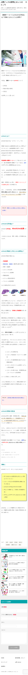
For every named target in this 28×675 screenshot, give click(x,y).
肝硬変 (11, 264)
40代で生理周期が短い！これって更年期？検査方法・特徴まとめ (16, 591)
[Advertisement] (14, 34)
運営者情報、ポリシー (20, 657)
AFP (25, 162)
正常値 (16, 542)
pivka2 (11, 542)
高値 (20, 544)
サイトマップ (4, 662)
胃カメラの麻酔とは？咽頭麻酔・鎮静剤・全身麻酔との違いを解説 (16, 584)
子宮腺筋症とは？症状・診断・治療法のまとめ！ (17, 556)
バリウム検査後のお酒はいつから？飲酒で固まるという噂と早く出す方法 (17, 570)
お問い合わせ (18, 662)
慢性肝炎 (5, 264)
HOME (2, 657)
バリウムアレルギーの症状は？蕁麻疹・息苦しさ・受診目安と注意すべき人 (17, 577)
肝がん (20, 542)
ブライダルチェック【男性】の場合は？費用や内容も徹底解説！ (17, 563)
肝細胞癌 (8, 544)
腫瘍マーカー (14, 544)
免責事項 (3, 666)
